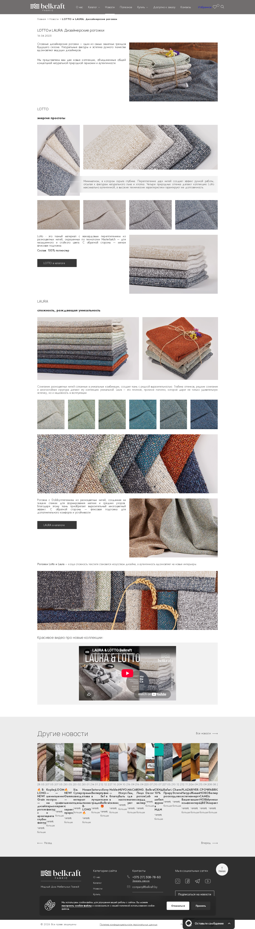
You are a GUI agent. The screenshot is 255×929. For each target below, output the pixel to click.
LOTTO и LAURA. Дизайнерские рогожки (89, 19)
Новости (110, 7)
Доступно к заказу (164, 7)
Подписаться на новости (194, 894)
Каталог (93, 7)
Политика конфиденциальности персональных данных (128, 924)
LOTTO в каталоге (54, 263)
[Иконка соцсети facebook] (187, 882)
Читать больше (41, 830)
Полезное (126, 7)
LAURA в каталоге (54, 525)
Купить (141, 7)
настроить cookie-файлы (77, 905)
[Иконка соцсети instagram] (177, 883)
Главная (41, 19)
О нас (79, 7)
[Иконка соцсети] (208, 882)
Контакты (186, 7)
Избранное (205, 7)
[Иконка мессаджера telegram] (197, 882)
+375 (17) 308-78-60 (146, 877)
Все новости (203, 733)
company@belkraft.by (144, 887)
